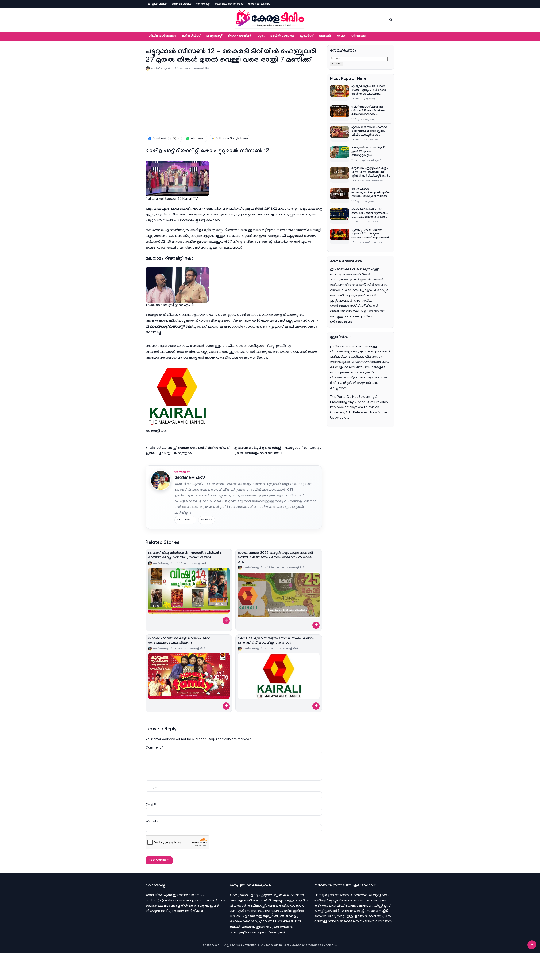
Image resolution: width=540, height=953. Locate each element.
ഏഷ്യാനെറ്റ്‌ (214, 36)
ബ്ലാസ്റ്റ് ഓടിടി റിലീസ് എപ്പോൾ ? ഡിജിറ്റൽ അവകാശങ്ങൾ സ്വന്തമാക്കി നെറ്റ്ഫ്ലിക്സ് (370, 234)
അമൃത (341, 36)
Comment (154, 748)
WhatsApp (197, 138)
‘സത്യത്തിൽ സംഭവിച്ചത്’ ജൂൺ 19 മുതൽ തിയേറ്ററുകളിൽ (368, 151)
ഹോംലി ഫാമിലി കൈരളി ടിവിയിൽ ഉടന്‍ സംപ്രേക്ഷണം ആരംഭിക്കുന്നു (179, 641)
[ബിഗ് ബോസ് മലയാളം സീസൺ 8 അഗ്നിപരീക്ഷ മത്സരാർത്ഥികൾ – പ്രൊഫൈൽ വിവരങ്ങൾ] (339, 113)
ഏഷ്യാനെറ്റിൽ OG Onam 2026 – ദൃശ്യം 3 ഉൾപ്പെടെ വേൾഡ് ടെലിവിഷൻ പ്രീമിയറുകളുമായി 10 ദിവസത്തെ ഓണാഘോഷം (369, 90)
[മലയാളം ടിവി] (270, 19)
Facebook (159, 138)
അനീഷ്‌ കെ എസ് (189, 478)
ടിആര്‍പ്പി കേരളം (259, 4)
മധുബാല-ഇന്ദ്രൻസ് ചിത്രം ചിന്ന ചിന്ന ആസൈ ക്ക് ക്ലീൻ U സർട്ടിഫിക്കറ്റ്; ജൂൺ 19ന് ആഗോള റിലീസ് (370, 172)
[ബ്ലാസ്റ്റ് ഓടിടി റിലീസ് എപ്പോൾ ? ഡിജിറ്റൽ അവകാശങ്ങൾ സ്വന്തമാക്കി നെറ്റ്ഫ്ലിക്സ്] (339, 236)
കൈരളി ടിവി (201, 68)
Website (206, 520)
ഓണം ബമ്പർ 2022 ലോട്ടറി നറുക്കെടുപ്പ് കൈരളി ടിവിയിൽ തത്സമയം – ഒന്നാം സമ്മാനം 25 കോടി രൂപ (275, 557)
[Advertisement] (234, 102)
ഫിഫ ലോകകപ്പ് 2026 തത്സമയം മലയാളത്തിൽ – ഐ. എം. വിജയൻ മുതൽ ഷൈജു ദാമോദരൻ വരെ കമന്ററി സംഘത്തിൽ (369, 213)
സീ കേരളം (359, 36)
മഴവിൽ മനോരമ (282, 36)
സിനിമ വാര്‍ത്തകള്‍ (162, 36)
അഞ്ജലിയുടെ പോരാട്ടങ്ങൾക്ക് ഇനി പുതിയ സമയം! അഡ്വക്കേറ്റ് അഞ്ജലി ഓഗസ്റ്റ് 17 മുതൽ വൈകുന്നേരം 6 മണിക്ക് (371, 193)
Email (151, 805)
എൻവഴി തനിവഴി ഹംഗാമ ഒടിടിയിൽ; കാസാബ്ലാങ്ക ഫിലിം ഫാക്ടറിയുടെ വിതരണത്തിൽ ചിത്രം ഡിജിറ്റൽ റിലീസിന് (369, 131)
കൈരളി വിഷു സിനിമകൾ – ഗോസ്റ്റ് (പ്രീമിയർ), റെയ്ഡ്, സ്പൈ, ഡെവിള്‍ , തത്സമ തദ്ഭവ (185, 555)
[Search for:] (359, 59)
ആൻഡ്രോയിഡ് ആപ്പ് (229, 4)
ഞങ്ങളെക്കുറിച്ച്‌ (181, 4)
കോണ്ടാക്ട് (203, 4)
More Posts (185, 520)
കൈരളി (325, 36)
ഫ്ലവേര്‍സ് (306, 36)
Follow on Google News (232, 138)
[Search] (390, 19)
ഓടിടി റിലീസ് (191, 36)
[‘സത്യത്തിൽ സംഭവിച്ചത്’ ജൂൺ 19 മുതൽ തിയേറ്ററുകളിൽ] (339, 154)
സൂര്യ (261, 36)
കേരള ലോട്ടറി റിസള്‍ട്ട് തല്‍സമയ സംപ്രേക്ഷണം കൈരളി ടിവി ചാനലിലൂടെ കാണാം (276, 641)
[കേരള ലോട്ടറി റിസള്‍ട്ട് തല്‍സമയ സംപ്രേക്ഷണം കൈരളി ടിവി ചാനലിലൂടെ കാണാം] (279, 676)
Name (151, 789)
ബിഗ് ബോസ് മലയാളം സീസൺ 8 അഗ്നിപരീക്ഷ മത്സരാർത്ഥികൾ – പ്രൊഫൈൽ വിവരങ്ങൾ (368, 111)
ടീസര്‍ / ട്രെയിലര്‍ (240, 36)
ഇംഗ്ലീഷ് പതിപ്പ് (157, 4)
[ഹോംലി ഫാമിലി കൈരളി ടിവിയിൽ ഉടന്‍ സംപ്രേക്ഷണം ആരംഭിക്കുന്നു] (189, 676)
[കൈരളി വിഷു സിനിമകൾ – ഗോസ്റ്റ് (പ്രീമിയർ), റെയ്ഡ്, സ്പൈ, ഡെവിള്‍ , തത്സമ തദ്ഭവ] (189, 591)
